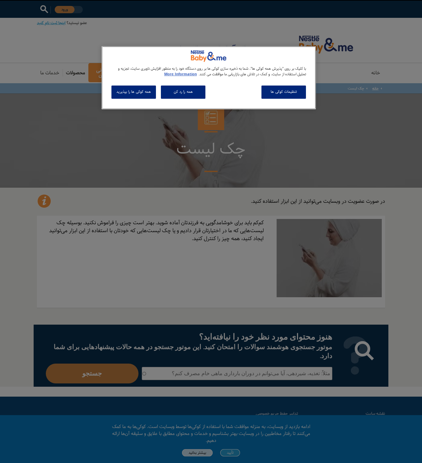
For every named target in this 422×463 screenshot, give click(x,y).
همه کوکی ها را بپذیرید (133, 92)
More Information (180, 74)
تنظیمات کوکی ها (283, 92)
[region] (209, 77)
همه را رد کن (183, 92)
